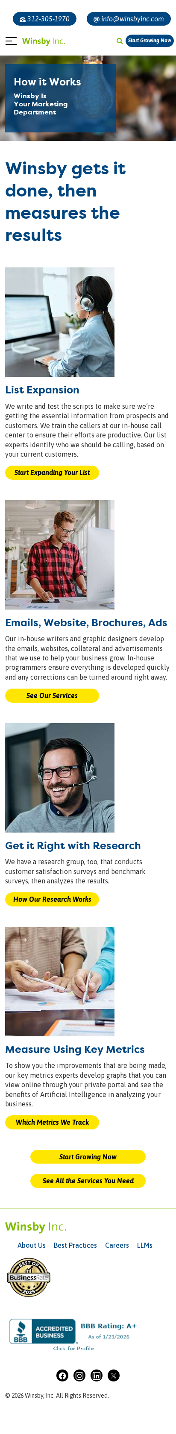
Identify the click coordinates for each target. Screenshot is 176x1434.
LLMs (145, 1245)
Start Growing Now (149, 41)
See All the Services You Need (88, 1181)
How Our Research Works (52, 899)
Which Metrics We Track (52, 1122)
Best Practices (75, 1245)
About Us (32, 1245)
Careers (117, 1245)
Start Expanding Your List (52, 472)
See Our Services (52, 695)
